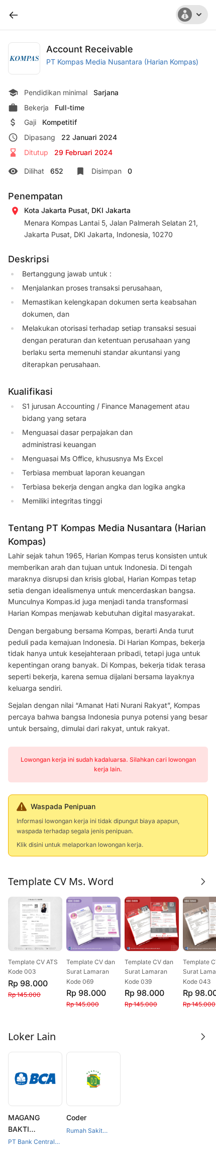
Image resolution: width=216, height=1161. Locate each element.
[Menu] (192, 14)
